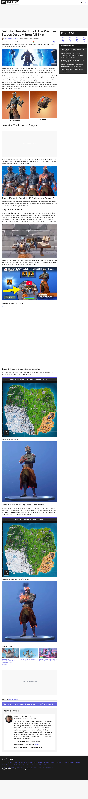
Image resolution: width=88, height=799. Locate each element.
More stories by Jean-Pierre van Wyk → (28, 747)
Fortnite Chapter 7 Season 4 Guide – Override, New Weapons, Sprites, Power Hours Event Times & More (72, 55)
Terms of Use (37, 767)
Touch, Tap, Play (26, 764)
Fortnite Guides (13, 699)
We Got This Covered (50, 762)
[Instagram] (63, 39)
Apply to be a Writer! (48, 767)
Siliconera (39, 762)
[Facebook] (77, 39)
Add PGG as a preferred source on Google (43, 41)
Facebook (23, 704)
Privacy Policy (28, 767)
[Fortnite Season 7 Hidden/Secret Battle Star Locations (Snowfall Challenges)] (10, 653)
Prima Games (32, 762)
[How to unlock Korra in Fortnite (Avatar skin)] (29, 653)
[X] (70, 39)
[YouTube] (84, 39)
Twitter (14, 704)
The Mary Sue (17, 764)
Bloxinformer (42, 764)
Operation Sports (7, 764)
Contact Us (11, 767)
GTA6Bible (50, 764)
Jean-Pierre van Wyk (11, 38)
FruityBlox (35, 764)
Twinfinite (4, 762)
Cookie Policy (19, 767)
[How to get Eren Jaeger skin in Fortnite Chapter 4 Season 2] (48, 653)
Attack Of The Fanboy (21, 762)
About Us (4, 767)
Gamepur (11, 762)
